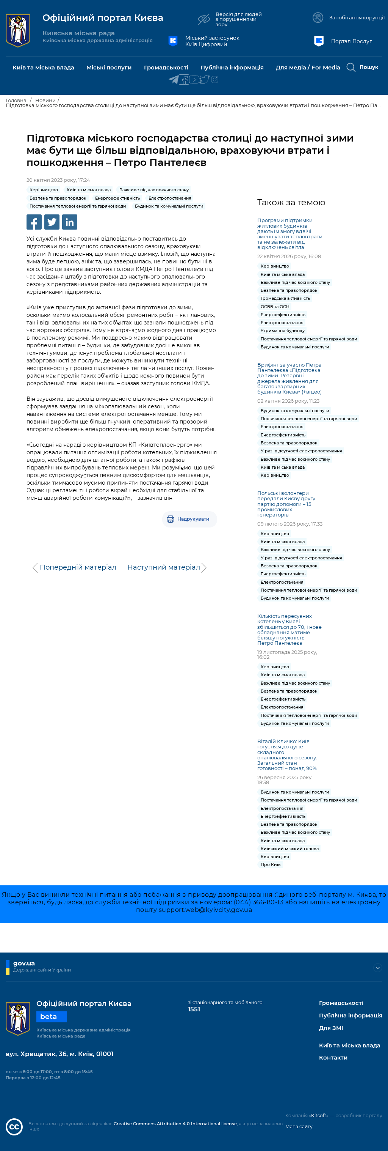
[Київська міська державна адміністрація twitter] (204, 79)
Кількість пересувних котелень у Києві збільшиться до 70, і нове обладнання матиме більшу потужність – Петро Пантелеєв (289, 629)
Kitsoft (318, 1115)
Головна (16, 100)
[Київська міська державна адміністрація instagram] (215, 79)
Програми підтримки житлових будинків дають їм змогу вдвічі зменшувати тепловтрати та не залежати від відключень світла (289, 233)
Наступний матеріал (163, 567)
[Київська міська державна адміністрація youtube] (194, 79)
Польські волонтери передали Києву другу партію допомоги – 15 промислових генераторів (286, 504)
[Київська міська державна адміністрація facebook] (184, 79)
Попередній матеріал (78, 567)
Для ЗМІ (331, 1028)
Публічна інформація (350, 1016)
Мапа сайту (299, 1126)
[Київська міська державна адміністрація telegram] (174, 79)
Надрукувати (193, 519)
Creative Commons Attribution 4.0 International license (175, 1123)
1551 (194, 1009)
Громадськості (341, 1003)
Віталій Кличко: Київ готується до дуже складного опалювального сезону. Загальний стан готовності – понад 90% (287, 754)
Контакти (333, 1058)
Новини (45, 100)
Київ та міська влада (349, 1046)
